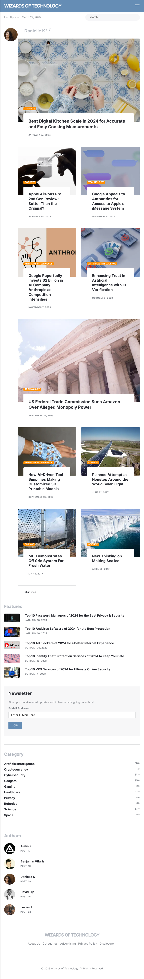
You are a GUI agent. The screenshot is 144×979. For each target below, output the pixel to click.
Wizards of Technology (32, 6)
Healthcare (12, 792)
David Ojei (27, 892)
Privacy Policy (87, 943)
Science (93, 462)
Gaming (9, 786)
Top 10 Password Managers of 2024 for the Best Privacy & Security (74, 615)
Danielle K (27, 877)
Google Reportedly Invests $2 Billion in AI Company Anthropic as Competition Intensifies (45, 287)
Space (9, 815)
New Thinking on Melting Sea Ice (107, 558)
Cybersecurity (14, 775)
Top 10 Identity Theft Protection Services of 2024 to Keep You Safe (74, 656)
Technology (96, 182)
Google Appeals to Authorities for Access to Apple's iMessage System (108, 201)
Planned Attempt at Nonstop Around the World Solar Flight (110, 479)
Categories (50, 943)
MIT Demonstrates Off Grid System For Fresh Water (46, 561)
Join (15, 725)
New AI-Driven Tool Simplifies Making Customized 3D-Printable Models (45, 481)
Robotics (10, 803)
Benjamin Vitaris (32, 861)
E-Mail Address (18, 708)
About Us (34, 943)
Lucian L (26, 907)
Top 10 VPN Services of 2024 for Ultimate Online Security (67, 669)
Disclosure (107, 943)
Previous (29, 591)
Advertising (68, 943)
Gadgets (30, 108)
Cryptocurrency (16, 769)
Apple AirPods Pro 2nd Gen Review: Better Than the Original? (44, 201)
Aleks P (25, 846)
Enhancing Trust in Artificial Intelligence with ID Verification (109, 282)
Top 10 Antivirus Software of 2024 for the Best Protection (67, 628)
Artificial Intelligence (38, 263)
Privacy (9, 798)
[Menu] (135, 6)
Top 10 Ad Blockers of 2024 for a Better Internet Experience (69, 643)
